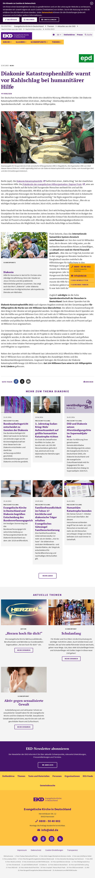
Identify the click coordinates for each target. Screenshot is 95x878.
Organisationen (72, 776)
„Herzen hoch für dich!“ (23, 633)
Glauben (20, 42)
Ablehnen (30, 19)
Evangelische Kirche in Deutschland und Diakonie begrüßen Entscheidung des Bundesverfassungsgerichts (19, 514)
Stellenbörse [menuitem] (69, 34)
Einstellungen (50, 19)
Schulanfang (71, 633)
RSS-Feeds (88, 776)
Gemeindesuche (47, 785)
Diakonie (8, 272)
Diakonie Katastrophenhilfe (29, 181)
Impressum (22, 850)
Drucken (89, 382)
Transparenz (72, 850)
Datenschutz (47, 12)
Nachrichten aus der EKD (11, 29)
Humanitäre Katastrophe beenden (79, 509)
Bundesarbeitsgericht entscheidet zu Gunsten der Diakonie (15, 427)
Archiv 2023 (50, 29)
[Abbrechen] (91, 3)
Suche (89, 34)
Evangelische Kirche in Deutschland (29, 26)
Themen (50, 26)
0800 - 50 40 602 (82, 266)
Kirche (6, 42)
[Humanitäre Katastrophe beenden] (79, 488)
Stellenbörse (8, 776)
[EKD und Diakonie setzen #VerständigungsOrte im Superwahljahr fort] (79, 404)
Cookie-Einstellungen (54, 850)
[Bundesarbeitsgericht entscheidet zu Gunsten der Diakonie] (15, 404)
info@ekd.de (80, 275)
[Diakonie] (24, 245)
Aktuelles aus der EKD (67, 26)
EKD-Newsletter (80, 280)
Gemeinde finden (80, 284)
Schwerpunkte (38, 42)
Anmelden (48, 765)
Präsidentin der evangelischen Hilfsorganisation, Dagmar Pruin (52, 184)
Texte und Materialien (38, 776)
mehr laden (48, 576)
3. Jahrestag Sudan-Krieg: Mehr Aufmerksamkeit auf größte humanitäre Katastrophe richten (46, 430)
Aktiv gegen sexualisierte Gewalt (23, 702)
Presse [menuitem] (80, 34)
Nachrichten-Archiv (33, 29)
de (58, 34)
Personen (57, 776)
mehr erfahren (23, 650)
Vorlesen (7, 94)
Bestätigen (12, 19)
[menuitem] (54, 34)
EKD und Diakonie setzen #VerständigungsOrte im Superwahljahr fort (79, 430)
